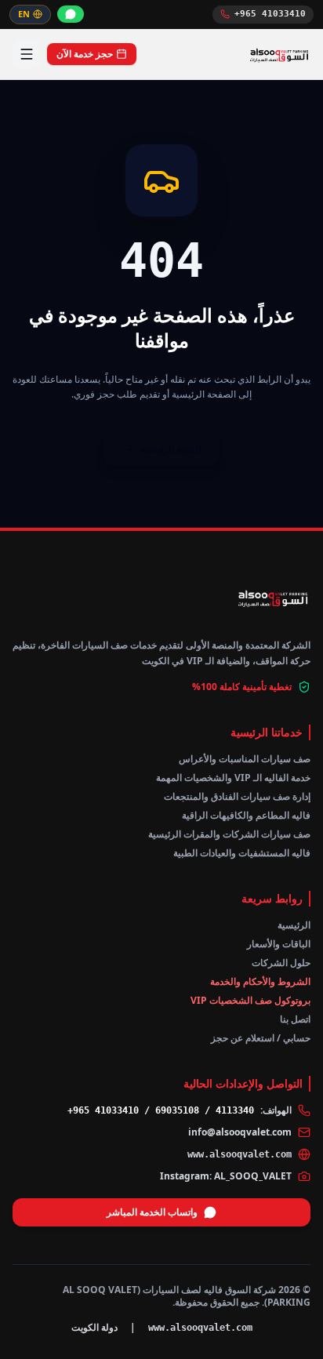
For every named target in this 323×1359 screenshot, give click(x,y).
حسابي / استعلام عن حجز (260, 1038)
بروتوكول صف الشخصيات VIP (250, 1000)
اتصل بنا (295, 1019)
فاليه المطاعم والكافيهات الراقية (246, 815)
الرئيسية (294, 925)
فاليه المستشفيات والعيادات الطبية (241, 852)
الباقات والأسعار (278, 943)
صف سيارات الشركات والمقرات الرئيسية (229, 834)
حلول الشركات (281, 962)
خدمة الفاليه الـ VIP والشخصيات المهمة (233, 777)
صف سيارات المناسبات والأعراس (244, 758)
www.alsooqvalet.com (239, 1154)
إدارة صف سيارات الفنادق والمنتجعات (237, 796)
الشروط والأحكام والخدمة (260, 981)
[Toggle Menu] (27, 54)
